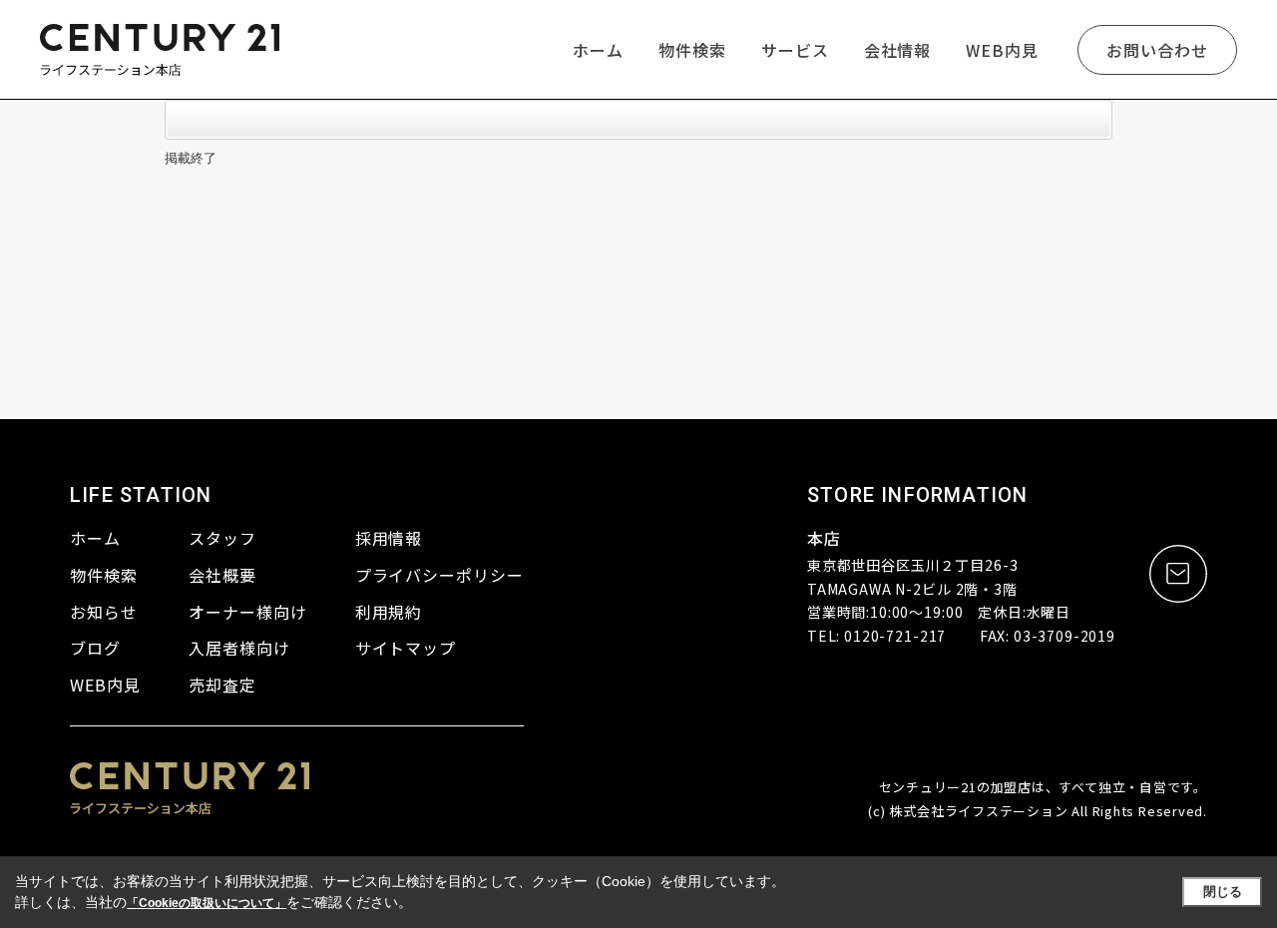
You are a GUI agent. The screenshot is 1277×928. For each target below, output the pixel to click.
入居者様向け (239, 648)
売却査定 (222, 684)
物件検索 (692, 50)
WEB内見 (1002, 50)
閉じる (1222, 891)
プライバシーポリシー (440, 575)
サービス (795, 50)
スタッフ (222, 538)
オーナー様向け (248, 612)
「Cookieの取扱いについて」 (206, 903)
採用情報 (389, 538)
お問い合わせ (1157, 50)
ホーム (598, 50)
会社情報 (898, 50)
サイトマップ (406, 648)
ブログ (95, 648)
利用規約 (389, 612)
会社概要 (222, 575)
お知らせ (104, 612)
